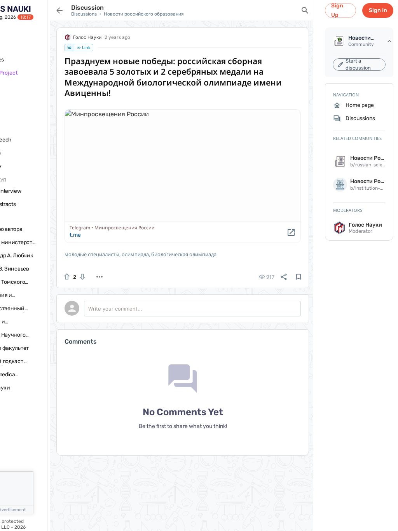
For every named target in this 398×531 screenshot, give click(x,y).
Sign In (378, 10)
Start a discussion (358, 64)
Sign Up (337, 10)
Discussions (84, 14)
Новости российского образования (144, 14)
